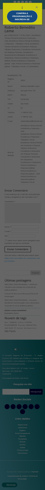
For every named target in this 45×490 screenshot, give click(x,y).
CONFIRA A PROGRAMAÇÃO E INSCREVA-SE (22, 16)
